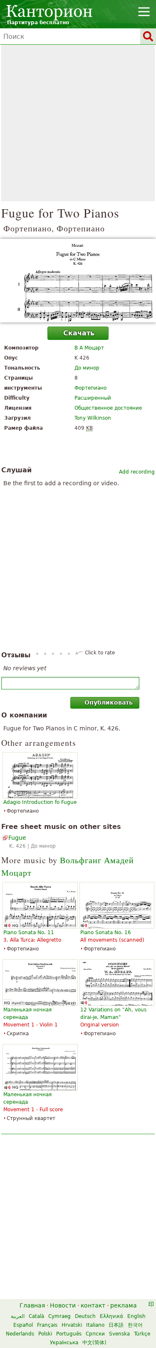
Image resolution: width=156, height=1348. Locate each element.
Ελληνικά (111, 1316)
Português (69, 1334)
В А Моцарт (89, 348)
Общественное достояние (108, 408)
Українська (64, 1342)
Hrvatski (72, 1325)
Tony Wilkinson (92, 418)
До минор (86, 368)
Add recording (137, 472)
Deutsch (85, 1316)
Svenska (119, 1334)
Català (36, 1316)
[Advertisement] (78, 123)
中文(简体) (94, 1342)
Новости (63, 1305)
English (136, 1316)
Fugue (17, 837)
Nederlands (20, 1334)
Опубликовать (108, 702)
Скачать (78, 333)
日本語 (116, 1325)
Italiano (95, 1325)
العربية (18, 1316)
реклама (123, 1305)
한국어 (135, 1325)
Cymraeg (59, 1316)
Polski (45, 1334)
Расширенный (92, 398)
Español (23, 1325)
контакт (93, 1305)
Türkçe (142, 1334)
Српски (95, 1334)
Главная (32, 1305)
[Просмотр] (78, 280)
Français (47, 1325)
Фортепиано (90, 388)
